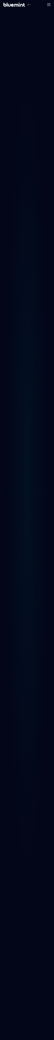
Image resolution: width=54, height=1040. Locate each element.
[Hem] (14, 5)
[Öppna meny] (49, 4)
